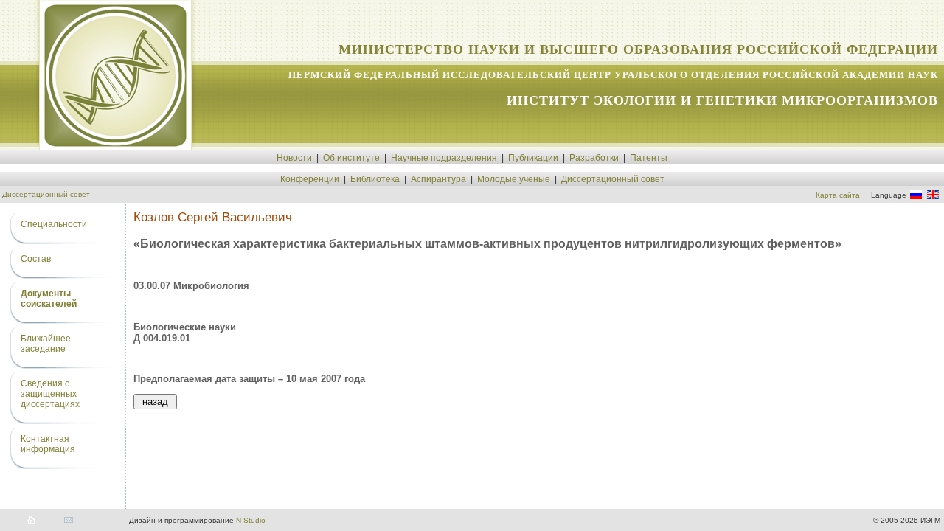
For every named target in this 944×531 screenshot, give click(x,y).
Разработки (594, 158)
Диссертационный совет (612, 179)
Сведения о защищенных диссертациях (50, 393)
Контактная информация (48, 444)
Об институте (351, 158)
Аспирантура (438, 179)
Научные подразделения (444, 158)
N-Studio (251, 520)
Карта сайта (838, 195)
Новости (294, 158)
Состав (36, 259)
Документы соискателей (49, 298)
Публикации (533, 158)
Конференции (309, 179)
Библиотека (375, 179)
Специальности (54, 224)
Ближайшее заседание (46, 343)
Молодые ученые (513, 179)
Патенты (648, 158)
